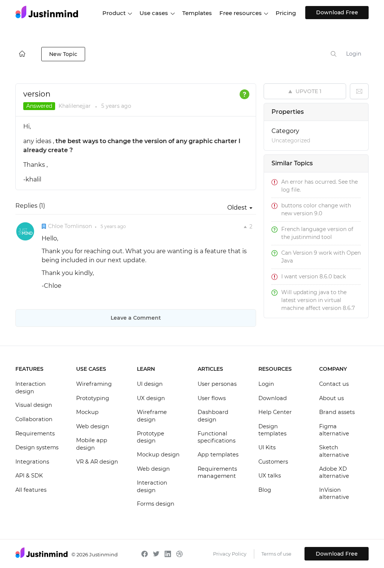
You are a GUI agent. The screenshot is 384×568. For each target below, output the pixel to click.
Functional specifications (217, 437)
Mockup (87, 412)
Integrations (32, 461)
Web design (92, 426)
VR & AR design (97, 461)
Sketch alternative (334, 451)
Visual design (33, 405)
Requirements (35, 433)
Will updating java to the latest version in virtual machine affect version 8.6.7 (318, 300)
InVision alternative (334, 493)
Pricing (286, 13)
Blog (264, 489)
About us (331, 398)
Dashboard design (213, 416)
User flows (212, 398)
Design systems (36, 447)
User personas (217, 384)
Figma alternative (334, 430)
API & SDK (29, 475)
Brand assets (337, 412)
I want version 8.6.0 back (313, 276)
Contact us (334, 384)
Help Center (275, 412)
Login (353, 53)
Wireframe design (152, 416)
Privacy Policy (229, 554)
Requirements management (217, 472)
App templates (218, 454)
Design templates (272, 430)
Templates (197, 13)
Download (272, 398)
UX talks (269, 475)
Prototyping (92, 398)
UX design (151, 398)
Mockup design (158, 454)
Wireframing (94, 384)
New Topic (63, 54)
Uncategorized (291, 140)
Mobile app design (91, 444)
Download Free (337, 12)
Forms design (155, 503)
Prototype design (150, 437)
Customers (273, 461)
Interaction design (30, 388)
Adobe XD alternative (334, 472)
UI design (150, 384)
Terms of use (276, 554)
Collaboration (33, 419)
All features (30, 489)
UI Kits (267, 447)
